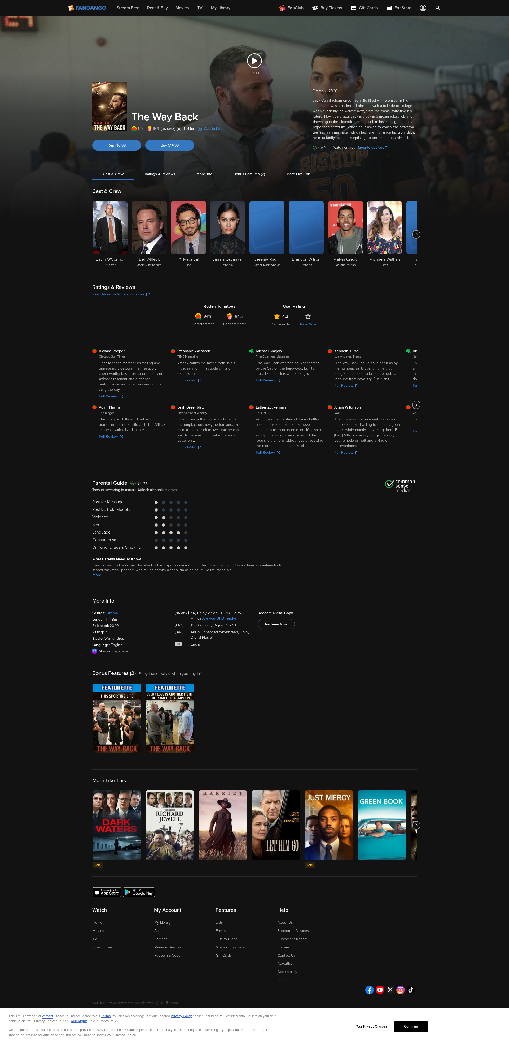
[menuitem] (364, 8)
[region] (254, 1026)
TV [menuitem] (200, 8)
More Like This (298, 174)
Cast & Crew (113, 174)
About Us (285, 922)
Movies (98, 931)
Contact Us (286, 955)
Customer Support (292, 939)
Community (281, 324)
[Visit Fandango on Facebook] (369, 989)
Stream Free (102, 947)
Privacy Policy (181, 1016)
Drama (112, 613)
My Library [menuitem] (220, 8)
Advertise (285, 963)
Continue (411, 1026)
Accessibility (287, 971)
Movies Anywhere (230, 947)
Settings (160, 939)
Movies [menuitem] (182, 8)
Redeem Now (276, 624)
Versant (47, 1016)
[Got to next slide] (416, 234)
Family (221, 931)
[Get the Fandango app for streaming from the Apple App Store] (106, 892)
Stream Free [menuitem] (128, 8)
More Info (204, 174)
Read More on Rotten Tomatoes (118, 294)
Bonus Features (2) (249, 174)
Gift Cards (223, 955)
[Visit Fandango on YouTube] (379, 989)
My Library (162, 922)
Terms (106, 1016)
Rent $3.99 (117, 145)
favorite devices (371, 147)
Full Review (108, 396)
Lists (219, 922)
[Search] (438, 8)
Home (97, 922)
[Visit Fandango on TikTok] (410, 989)
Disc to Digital (227, 939)
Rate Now (308, 324)
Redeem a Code (167, 955)
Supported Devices (293, 931)
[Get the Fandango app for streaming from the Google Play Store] (139, 892)
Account (161, 931)
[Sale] (116, 825)
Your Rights (79, 1021)
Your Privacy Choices (371, 1026)
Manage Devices (167, 947)
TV (95, 939)
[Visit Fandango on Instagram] (400, 989)
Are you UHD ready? (219, 618)
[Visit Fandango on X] (390, 989)
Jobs (281, 980)
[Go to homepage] (87, 8)
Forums (283, 947)
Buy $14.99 (170, 145)
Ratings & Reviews (160, 174)
